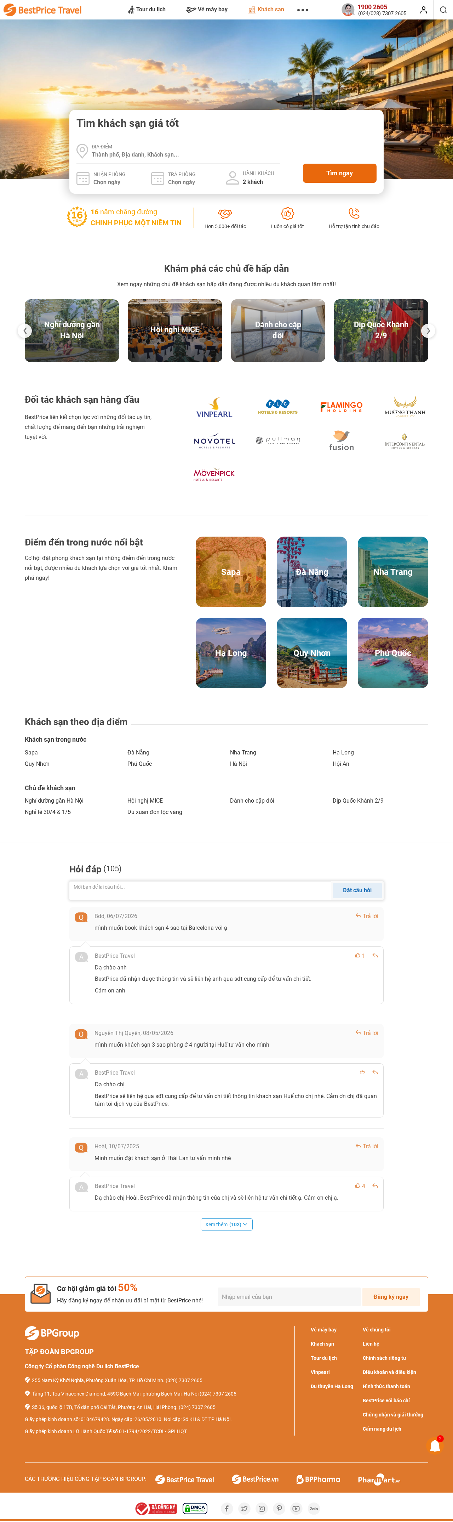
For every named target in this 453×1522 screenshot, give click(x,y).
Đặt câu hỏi (357, 890)
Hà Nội (238, 763)
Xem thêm (223, 1224)
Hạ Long (343, 752)
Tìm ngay (339, 173)
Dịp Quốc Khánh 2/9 (358, 800)
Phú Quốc (139, 763)
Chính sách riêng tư (384, 1358)
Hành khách (258, 173)
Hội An (341, 763)
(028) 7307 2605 (184, 1380)
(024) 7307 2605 (218, 1394)
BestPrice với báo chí (386, 1400)
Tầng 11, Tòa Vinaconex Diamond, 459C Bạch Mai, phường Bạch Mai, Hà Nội (115, 1394)
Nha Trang (243, 752)
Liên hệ (371, 1344)
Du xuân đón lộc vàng (154, 812)
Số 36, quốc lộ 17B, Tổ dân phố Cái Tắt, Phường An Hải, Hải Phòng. (105, 1407)
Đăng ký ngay (391, 1297)
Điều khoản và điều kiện (389, 1372)
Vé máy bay (213, 9)
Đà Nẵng (138, 752)
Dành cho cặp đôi (252, 800)
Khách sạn (271, 9)
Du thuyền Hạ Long (332, 1386)
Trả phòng (182, 174)
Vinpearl (320, 1372)
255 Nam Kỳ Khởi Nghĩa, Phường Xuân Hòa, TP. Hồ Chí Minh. (98, 1380)
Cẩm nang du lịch (382, 1429)
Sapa (31, 752)
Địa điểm (102, 146)
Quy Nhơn (37, 763)
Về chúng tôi (377, 1330)
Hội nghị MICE (174, 330)
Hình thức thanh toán (386, 1386)
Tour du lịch (151, 9)
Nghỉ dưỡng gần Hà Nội (54, 800)
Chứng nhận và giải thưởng (393, 1415)
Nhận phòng (109, 174)
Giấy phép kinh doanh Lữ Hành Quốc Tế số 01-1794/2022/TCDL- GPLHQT (106, 1431)
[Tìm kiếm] (443, 9)
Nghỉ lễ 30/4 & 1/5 (48, 812)
